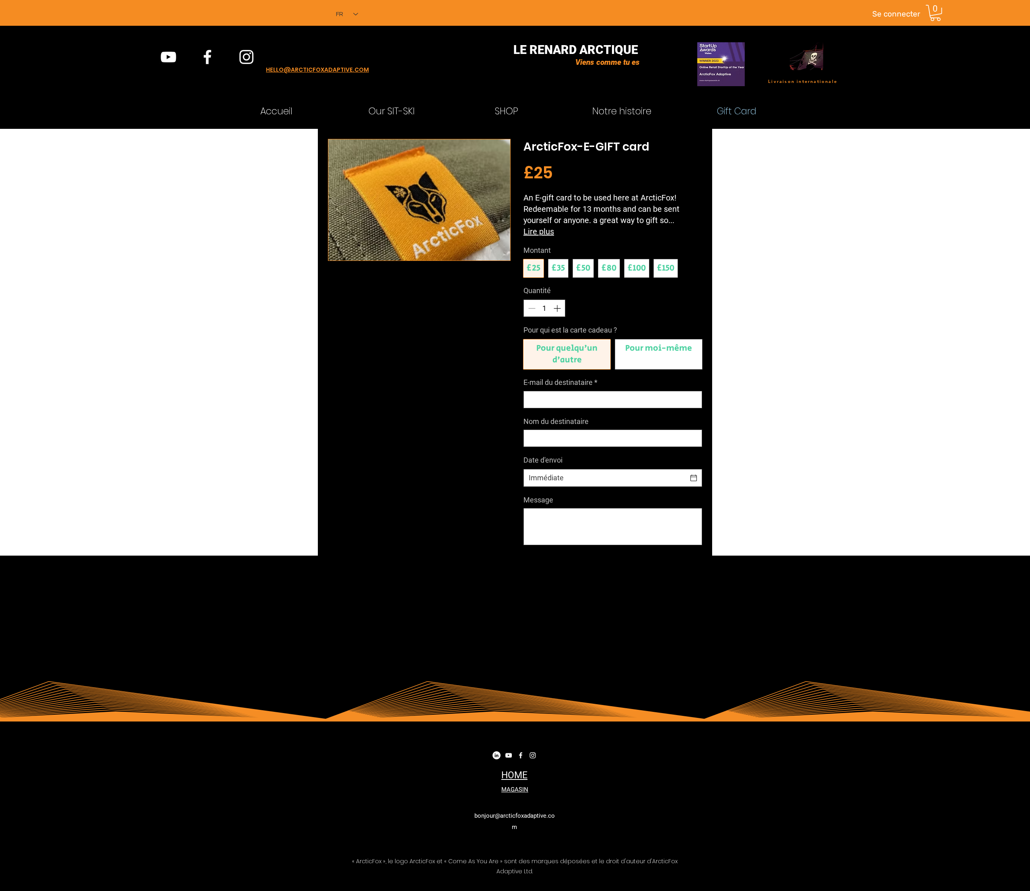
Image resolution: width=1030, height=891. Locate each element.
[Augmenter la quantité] (558, 308)
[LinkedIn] (496, 755)
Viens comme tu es (607, 62)
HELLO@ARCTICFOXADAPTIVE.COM (317, 70)
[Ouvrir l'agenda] (693, 478)
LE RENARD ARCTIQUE (575, 50)
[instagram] (246, 57)
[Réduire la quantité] (531, 308)
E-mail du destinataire (560, 382)
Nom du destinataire (556, 421)
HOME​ (514, 775)
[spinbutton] (544, 308)
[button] (935, 13)
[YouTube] (168, 57)
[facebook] (207, 57)
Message (538, 500)
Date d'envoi (542, 460)
